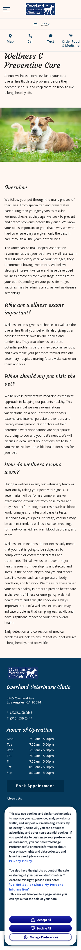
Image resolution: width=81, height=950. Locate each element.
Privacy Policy (20, 861)
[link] (40, 9)
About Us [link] (14, 798)
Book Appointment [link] (35, 785)
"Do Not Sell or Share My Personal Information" (37, 887)
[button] (6, 9)
